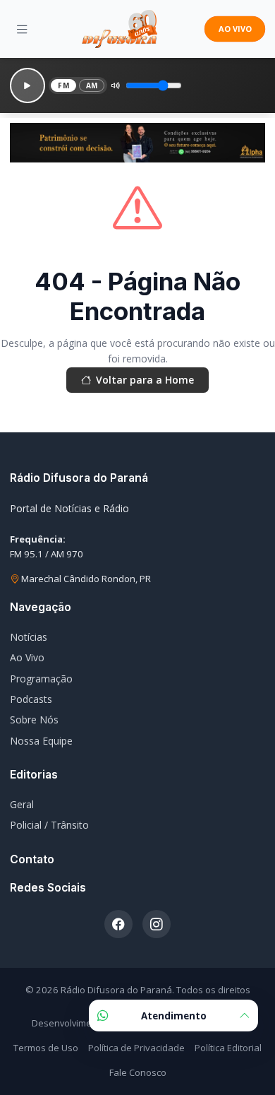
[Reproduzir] (27, 85)
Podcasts (31, 699)
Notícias (28, 637)
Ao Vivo (27, 657)
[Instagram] (156, 924)
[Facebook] (118, 924)
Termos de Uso (45, 1047)
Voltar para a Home (145, 379)
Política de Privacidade (136, 1047)
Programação (41, 678)
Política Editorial (228, 1047)
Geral (22, 804)
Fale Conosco (137, 1072)
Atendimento (174, 1016)
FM (63, 85)
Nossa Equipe (41, 740)
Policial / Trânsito (49, 824)
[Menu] (22, 29)
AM (92, 85)
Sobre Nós (34, 719)
